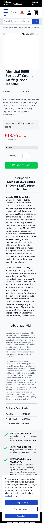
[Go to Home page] (17, 12)
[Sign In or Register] (29, 12)
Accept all (21, 516)
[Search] (35, 21)
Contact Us (35, 3)
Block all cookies (21, 509)
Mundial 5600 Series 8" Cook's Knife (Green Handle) (25, 28)
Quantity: (12, 155)
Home (5, 28)
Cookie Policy (10, 496)
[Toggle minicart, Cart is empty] (36, 12)
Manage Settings (21, 502)
